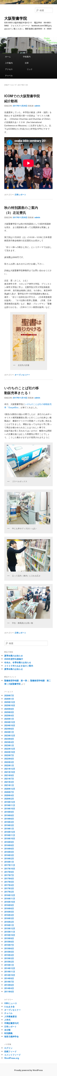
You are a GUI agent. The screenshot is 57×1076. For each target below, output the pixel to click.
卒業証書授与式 (11, 1023)
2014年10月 (9, 974)
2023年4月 (9, 742)
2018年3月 (9, 855)
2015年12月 (9, 928)
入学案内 (12, 62)
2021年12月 (9, 768)
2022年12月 (9, 748)
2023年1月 (9, 745)
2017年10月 (9, 868)
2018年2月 (9, 858)
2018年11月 (9, 835)
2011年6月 (9, 991)
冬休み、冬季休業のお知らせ (17, 662)
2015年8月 (9, 941)
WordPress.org (11, 1057)
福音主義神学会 (11, 1036)
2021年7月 (9, 778)
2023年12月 (9, 735)
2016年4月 (9, 914)
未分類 (7, 1029)
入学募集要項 (10, 1016)
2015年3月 (9, 958)
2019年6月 (9, 818)
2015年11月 (9, 931)
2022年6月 (9, 758)
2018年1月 (9, 861)
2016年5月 (9, 911)
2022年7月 (9, 755)
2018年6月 (9, 848)
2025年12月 (9, 702)
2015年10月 (9, 934)
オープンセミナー (22, 374)
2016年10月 (9, 901)
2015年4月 (9, 954)
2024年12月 (9, 722)
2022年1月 (9, 765)
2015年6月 (9, 948)
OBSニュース (10, 1003)
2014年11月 (9, 971)
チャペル (9, 75)
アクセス (13, 69)
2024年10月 (9, 725)
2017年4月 (9, 885)
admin (37, 105)
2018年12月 (9, 831)
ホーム (11, 56)
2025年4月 (9, 715)
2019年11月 (9, 805)
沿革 (29, 62)
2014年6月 (9, 984)
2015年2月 (9, 961)
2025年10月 (9, 705)
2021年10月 (9, 771)
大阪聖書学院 (15, 18)
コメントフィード (12, 1054)
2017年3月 (9, 888)
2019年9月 (9, 811)
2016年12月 (9, 895)
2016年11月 (9, 898)
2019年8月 (9, 815)
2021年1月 (9, 785)
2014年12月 (9, 968)
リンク (32, 69)
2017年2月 (9, 891)
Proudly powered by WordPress (28, 1070)
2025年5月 (9, 712)
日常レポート (20, 194)
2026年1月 (9, 698)
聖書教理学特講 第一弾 (15, 680)
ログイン (8, 1047)
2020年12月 (9, 788)
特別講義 (8, 1033)
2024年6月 (9, 728)
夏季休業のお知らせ (13, 655)
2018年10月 (9, 838)
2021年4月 (9, 781)
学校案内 (31, 56)
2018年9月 (9, 841)
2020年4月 (9, 795)
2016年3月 (9, 918)
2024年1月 (9, 731)
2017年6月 (9, 878)
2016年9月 (9, 905)
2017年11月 (9, 865)
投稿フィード (10, 1051)
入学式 (7, 1019)
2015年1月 (9, 964)
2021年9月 (9, 775)
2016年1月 (9, 925)
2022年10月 (9, 751)
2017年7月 (9, 875)
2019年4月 (9, 821)
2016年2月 (9, 921)
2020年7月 (9, 791)
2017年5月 (9, 881)
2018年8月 (9, 845)
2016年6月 (9, 908)
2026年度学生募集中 (13, 658)
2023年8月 (9, 738)
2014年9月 (9, 978)
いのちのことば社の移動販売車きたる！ (21, 390)
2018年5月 (9, 851)
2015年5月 (9, 951)
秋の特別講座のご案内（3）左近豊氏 (21, 210)
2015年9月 (9, 938)
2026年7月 (9, 695)
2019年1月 (9, 828)
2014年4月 (9, 988)
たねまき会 (9, 1006)
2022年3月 (9, 762)
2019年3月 (9, 825)
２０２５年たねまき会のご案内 (18, 665)
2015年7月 (9, 944)
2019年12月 (9, 801)
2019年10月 (9, 808)
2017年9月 (9, 871)
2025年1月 (9, 718)
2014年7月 (9, 981)
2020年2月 (9, 798)
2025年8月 (9, 708)
